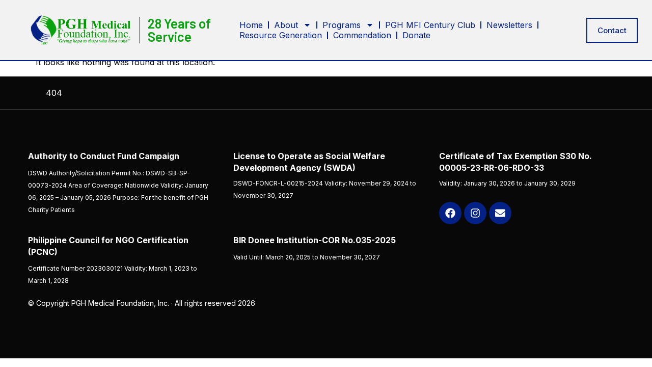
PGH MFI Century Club (430, 25)
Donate (416, 35)
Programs (341, 25)
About (286, 25)
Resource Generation (280, 35)
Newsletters (509, 25)
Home (251, 25)
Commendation (362, 35)
